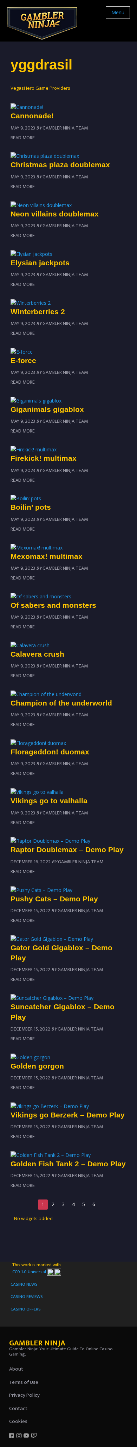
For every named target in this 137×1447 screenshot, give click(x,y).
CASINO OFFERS (26, 1309)
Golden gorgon (37, 1066)
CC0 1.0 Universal (29, 1272)
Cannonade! (32, 116)
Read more (23, 138)
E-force (23, 360)
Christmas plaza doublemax (60, 165)
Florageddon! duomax (50, 752)
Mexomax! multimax (47, 556)
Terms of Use (23, 1382)
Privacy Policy (24, 1395)
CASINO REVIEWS (27, 1296)
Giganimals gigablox (47, 409)
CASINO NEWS (24, 1284)
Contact (18, 1408)
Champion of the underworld (61, 703)
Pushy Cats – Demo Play (54, 899)
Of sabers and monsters (53, 605)
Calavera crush (37, 654)
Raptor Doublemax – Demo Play (67, 850)
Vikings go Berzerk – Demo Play (68, 1115)
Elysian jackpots (40, 263)
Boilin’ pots (31, 507)
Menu (117, 12)
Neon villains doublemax (55, 214)
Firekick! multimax (44, 458)
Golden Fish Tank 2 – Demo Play (68, 1164)
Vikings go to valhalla (49, 801)
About (16, 1369)
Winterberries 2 (38, 312)
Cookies (18, 1421)
